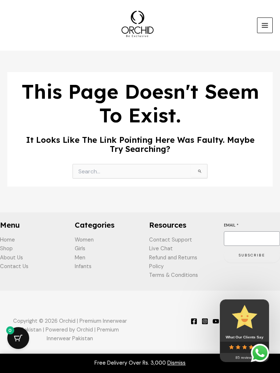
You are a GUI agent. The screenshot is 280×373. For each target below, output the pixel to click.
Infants (83, 266)
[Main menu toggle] (265, 25)
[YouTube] (216, 321)
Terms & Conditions (173, 275)
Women (84, 239)
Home (7, 239)
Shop (6, 248)
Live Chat (161, 248)
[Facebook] (194, 321)
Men (80, 257)
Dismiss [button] (176, 363)
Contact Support (170, 239)
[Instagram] (205, 321)
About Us (11, 257)
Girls (80, 248)
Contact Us (14, 266)
